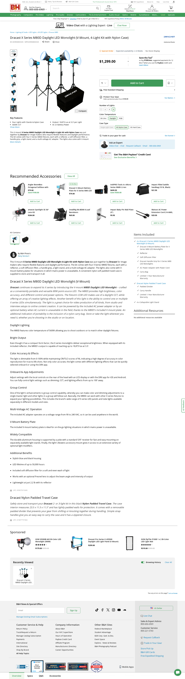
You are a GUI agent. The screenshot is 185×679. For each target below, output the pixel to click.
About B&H (60, 629)
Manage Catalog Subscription (28, 636)
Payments (20, 639)
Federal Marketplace (103, 629)
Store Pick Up (147, 648)
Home (12, 32)
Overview (16, 675)
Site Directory (22, 646)
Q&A (41, 675)
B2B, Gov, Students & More (31, 2)
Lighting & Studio (22, 32)
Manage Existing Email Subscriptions (31, 617)
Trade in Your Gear (153, 643)
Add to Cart (137, 83)
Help (158, 2)
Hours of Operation (64, 636)
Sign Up (73, 610)
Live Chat (166, 2)
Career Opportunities (64, 650)
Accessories (55, 675)
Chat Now (122, 25)
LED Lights (32, 32)
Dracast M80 (53, 32)
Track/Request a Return (26, 632)
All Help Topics (22, 653)
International (21, 643)
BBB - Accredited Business (22, 667)
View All (71, 176)
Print (57, 42)
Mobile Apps (128, 667)
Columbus (73, 19)
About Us (150, 2)
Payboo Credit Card (64, 639)
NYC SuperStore (139, 2)
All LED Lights (42, 32)
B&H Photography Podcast (106, 646)
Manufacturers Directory (66, 646)
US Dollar (158, 608)
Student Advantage (103, 632)
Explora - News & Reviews (105, 643)
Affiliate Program (63, 643)
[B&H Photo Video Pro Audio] (16, 7)
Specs (30, 675)
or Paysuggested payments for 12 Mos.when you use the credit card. (156, 61)
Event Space (100, 639)
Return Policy (21, 629)
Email (20, 610)
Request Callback (152, 637)
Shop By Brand (22, 650)
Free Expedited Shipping (152, 655)
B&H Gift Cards (148, 652)
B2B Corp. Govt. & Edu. (104, 636)
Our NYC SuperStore (64, 632)
